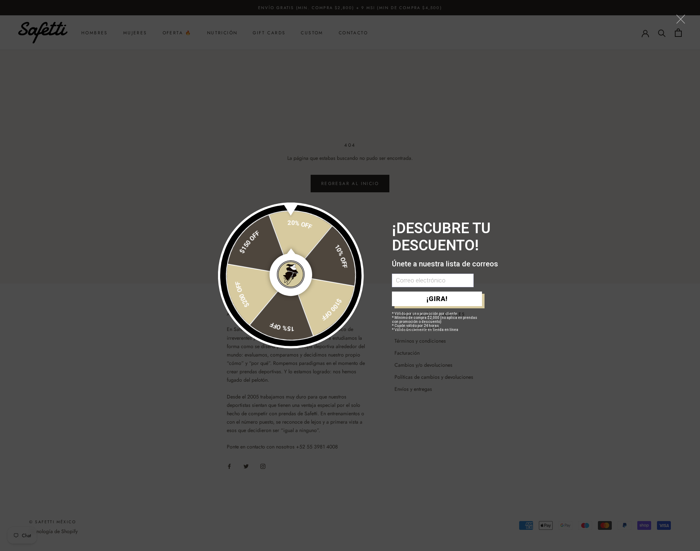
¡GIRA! (437, 299)
